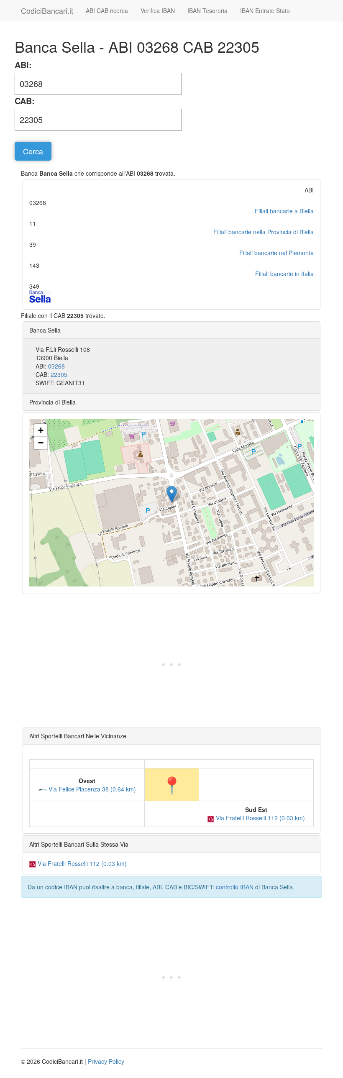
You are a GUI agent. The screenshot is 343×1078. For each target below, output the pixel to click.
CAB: (25, 101)
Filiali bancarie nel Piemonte (276, 252)
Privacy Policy (106, 1061)
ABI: (23, 65)
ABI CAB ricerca (107, 10)
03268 (56, 366)
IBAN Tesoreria (207, 10)
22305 (59, 374)
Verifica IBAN (158, 10)
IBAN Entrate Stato (265, 10)
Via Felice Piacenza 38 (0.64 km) (91, 789)
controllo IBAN (234, 887)
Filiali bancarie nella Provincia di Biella (263, 232)
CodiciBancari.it (47, 10)
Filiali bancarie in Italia (284, 273)
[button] (171, 494)
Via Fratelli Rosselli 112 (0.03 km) (259, 818)
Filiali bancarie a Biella (284, 211)
